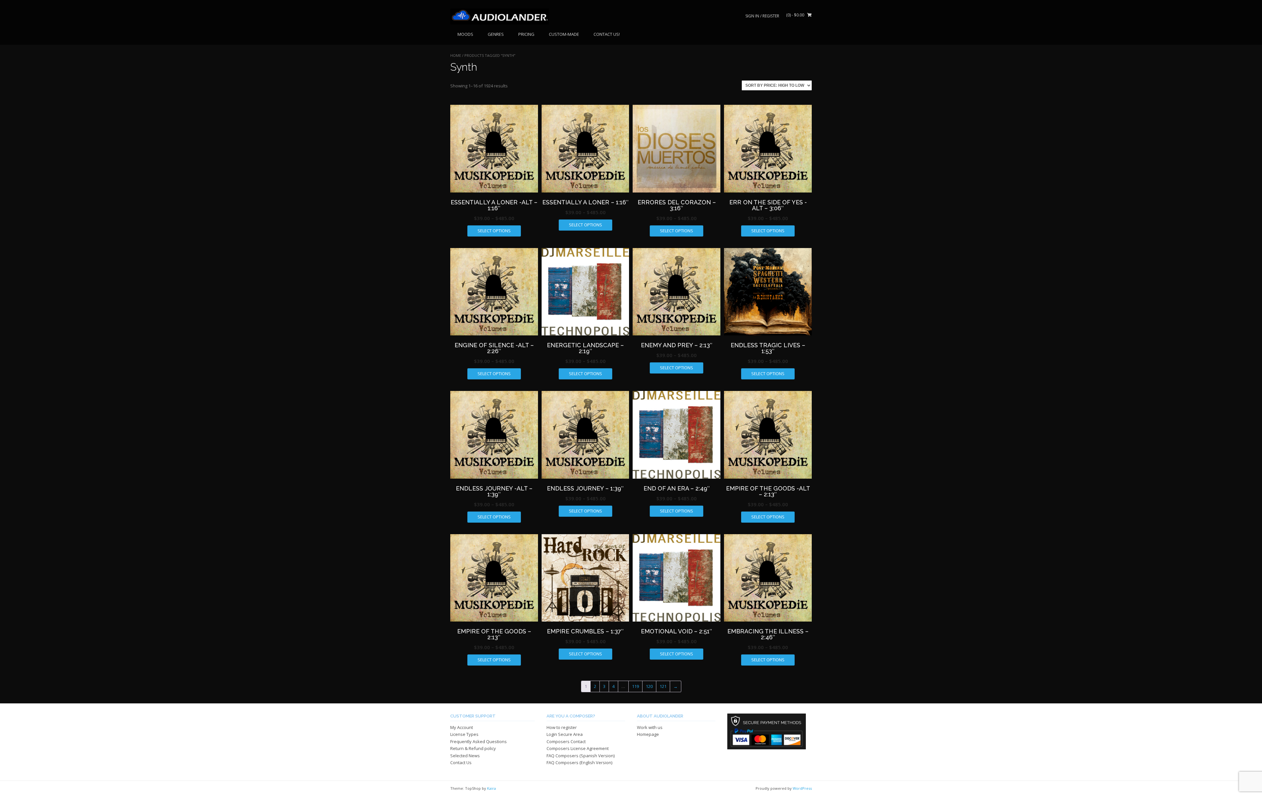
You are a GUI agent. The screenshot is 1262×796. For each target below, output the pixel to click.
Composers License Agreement (578, 748)
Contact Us (461, 762)
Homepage (648, 734)
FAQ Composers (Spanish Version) (581, 756)
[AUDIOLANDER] (499, 16)
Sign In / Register (762, 15)
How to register (562, 727)
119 (635, 686)
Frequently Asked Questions (478, 741)
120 (649, 686)
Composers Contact (566, 741)
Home (455, 55)
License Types (464, 734)
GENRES (496, 34)
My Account (461, 727)
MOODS (465, 34)
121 (663, 686)
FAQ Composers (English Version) (579, 762)
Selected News (465, 756)
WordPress (802, 788)
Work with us (650, 727)
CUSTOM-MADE (564, 34)
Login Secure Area (565, 734)
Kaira (491, 788)
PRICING (526, 34)
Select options (494, 231)
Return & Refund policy (473, 748)
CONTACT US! (607, 34)
